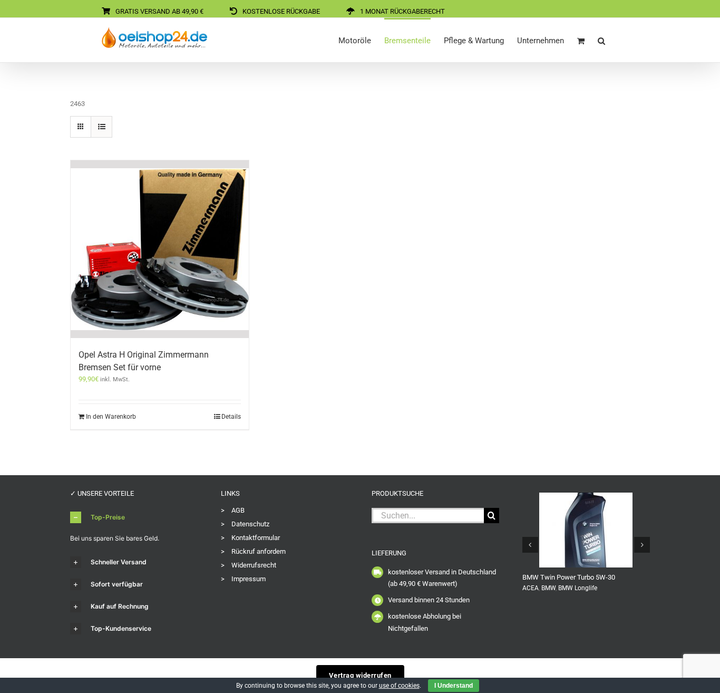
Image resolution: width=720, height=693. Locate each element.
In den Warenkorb (111, 416)
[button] (601, 40)
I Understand (453, 685)
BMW (548, 588)
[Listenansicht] (101, 127)
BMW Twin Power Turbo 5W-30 (568, 577)
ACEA (530, 588)
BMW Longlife (577, 588)
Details (231, 416)
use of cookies (399, 685)
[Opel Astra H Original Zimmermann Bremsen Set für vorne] (160, 249)
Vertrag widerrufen (360, 675)
